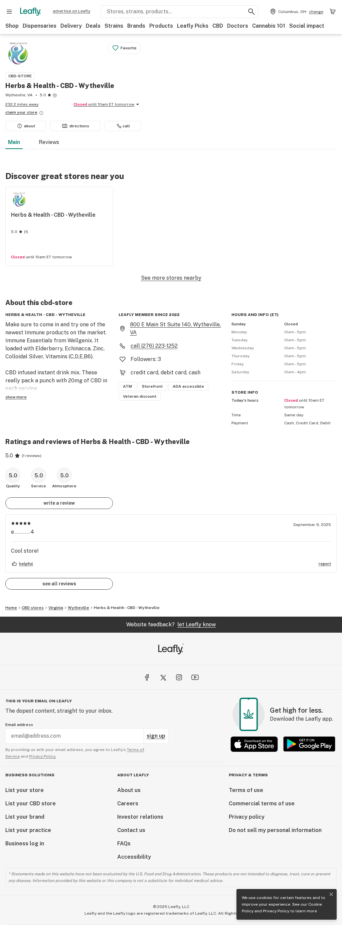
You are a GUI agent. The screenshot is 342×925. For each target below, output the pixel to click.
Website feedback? (171, 624)
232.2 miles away (21, 104)
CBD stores (33, 607)
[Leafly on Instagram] (179, 677)
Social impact (306, 26)
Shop (12, 26)
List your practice (28, 830)
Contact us (131, 830)
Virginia (55, 607)
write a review (59, 503)
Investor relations (140, 817)
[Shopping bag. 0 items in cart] (333, 12)
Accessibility (134, 857)
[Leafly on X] (163, 677)
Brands (136, 26)
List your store (24, 790)
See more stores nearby (171, 278)
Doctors (237, 26)
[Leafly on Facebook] (147, 677)
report (325, 563)
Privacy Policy (276, 911)
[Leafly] (30, 12)
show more (16, 397)
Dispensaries (39, 26)
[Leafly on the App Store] (254, 744)
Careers (127, 803)
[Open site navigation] (9, 12)
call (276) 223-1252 (154, 346)
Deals (93, 26)
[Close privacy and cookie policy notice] (331, 894)
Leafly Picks (192, 26)
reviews (49, 142)
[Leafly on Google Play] (309, 744)
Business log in (24, 843)
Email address (19, 724)
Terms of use (246, 790)
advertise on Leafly (71, 11)
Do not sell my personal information (275, 830)
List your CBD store (30, 803)
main (14, 142)
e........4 (23, 532)
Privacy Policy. (42, 756)
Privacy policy (247, 817)
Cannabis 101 (268, 26)
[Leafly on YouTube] (195, 677)
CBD (217, 26)
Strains (114, 26)
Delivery (71, 26)
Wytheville (78, 607)
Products (161, 26)
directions (79, 126)
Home (11, 607)
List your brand (24, 817)
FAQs (124, 843)
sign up (156, 736)
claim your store (21, 112)
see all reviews (59, 583)
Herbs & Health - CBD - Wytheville (127, 607)
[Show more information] (41, 113)
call (126, 126)
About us (129, 790)
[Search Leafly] (251, 11)
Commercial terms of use (262, 803)
